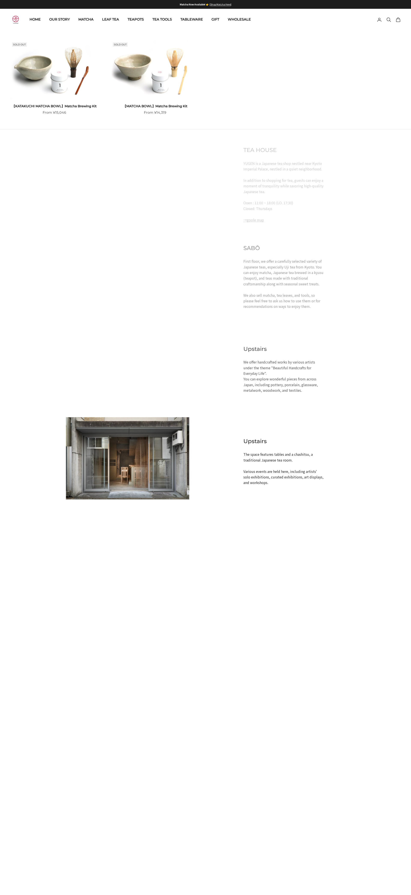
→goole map (253, 219)
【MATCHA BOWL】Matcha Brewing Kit (155, 106)
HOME (35, 20)
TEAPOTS (136, 20)
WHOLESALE (239, 20)
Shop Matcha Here (220, 4)
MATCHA (86, 20)
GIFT (215, 20)
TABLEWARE (191, 20)
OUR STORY (59, 20)
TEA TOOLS (162, 20)
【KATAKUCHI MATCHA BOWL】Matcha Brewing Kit (54, 106)
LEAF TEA (110, 20)
